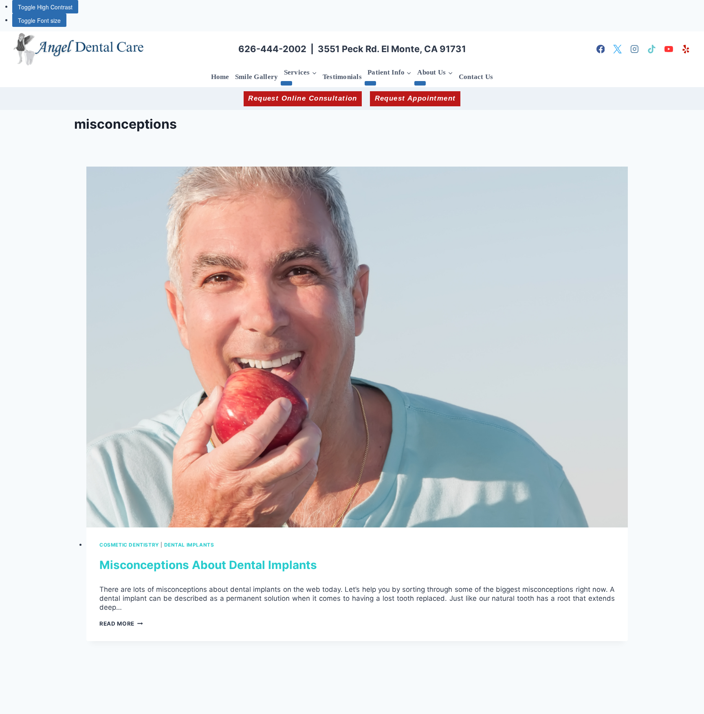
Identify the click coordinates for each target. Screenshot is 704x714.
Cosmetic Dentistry (129, 545)
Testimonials (342, 77)
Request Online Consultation (302, 98)
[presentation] (357, 347)
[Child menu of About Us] (420, 83)
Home (220, 77)
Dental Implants (189, 545)
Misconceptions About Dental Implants (208, 565)
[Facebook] (600, 49)
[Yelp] (685, 49)
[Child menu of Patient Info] (370, 83)
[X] (617, 49)
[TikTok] (651, 49)
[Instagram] (634, 49)
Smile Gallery (256, 77)
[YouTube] (668, 49)
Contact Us (476, 77)
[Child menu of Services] (286, 83)
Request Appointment (415, 98)
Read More (121, 623)
